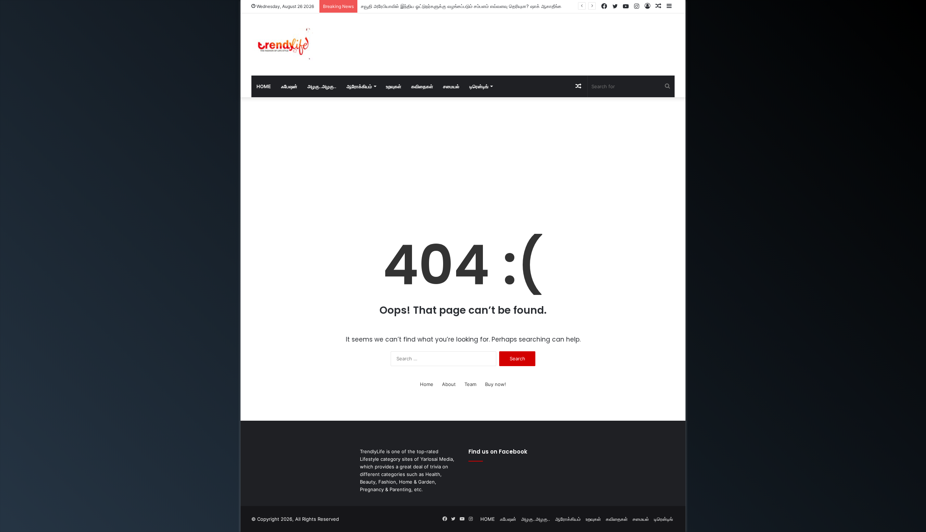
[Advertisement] (535, 37)
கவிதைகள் (422, 86)
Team (470, 384)
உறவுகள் (393, 86)
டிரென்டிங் (479, 86)
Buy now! (495, 384)
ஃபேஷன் (289, 86)
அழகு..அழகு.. (321, 86)
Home (426, 384)
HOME (263, 86)
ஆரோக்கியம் (359, 86)
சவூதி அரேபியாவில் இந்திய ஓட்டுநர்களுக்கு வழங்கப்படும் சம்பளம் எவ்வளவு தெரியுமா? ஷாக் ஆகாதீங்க (461, 6)
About (449, 384)
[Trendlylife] (282, 44)
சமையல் (451, 86)
